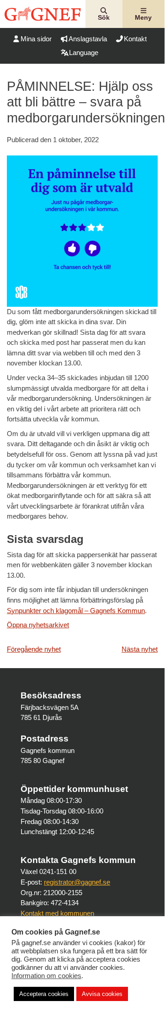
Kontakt (135, 39)
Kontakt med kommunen (57, 913)
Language (83, 52)
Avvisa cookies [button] (102, 993)
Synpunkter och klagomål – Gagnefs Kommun (76, 610)
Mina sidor (36, 39)
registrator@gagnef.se (77, 882)
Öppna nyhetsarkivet (38, 625)
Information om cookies (46, 975)
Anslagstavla (88, 39)
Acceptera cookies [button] (44, 993)
